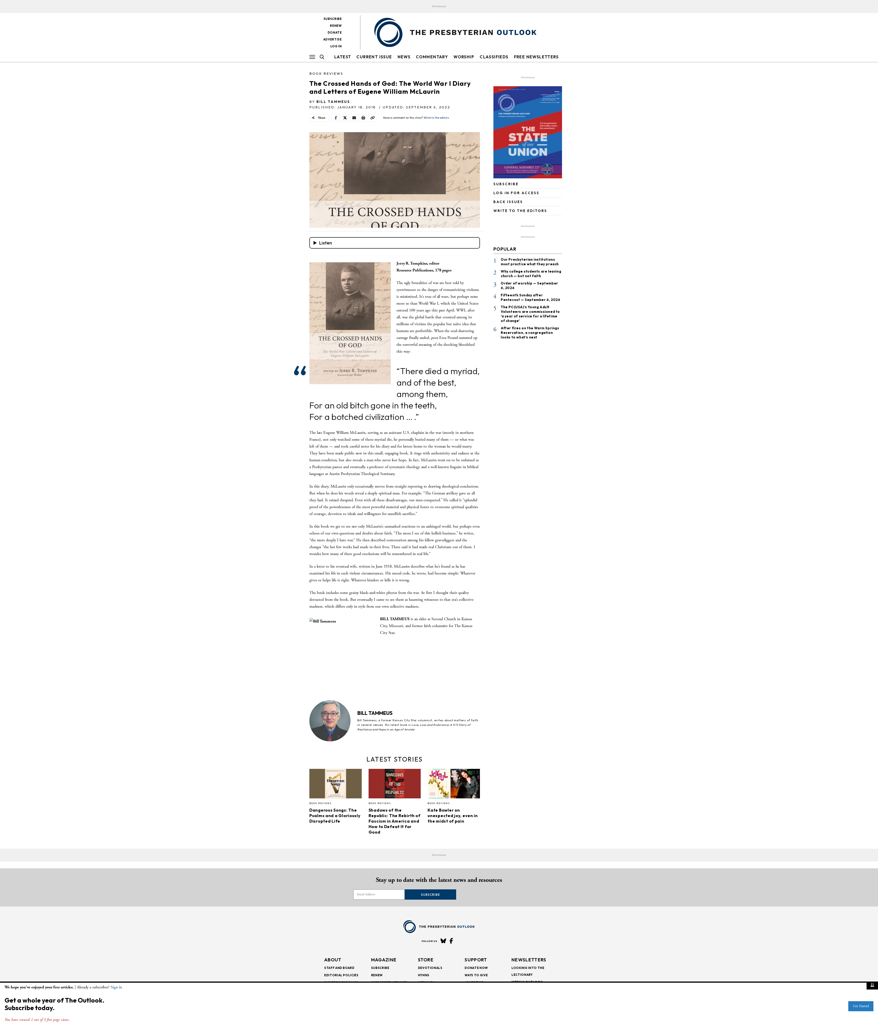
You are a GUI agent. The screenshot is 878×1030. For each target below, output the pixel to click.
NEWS (404, 56)
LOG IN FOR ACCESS (516, 193)
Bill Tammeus (333, 101)
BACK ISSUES (508, 202)
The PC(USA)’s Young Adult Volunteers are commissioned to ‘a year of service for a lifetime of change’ (530, 314)
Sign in (116, 987)
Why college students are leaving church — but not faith (531, 273)
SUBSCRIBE (506, 184)
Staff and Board (339, 968)
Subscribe (333, 19)
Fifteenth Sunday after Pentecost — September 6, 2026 (530, 297)
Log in (336, 46)
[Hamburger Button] (312, 57)
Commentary (432, 56)
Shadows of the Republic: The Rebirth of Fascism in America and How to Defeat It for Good (394, 821)
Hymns (423, 975)
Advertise (332, 39)
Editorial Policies (341, 975)
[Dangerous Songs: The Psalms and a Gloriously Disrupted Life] (335, 785)
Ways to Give (476, 975)
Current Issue (374, 56)
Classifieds (494, 56)
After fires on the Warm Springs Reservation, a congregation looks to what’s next (530, 332)
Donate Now (476, 968)
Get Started (861, 1006)
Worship (463, 56)
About (333, 960)
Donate (335, 32)
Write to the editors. (437, 117)
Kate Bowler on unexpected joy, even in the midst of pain (453, 815)
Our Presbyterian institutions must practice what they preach (530, 261)
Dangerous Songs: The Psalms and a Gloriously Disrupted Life (335, 815)
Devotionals (430, 968)
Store (426, 960)
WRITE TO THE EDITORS (520, 211)
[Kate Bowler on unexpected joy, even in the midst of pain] (454, 785)
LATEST (342, 56)
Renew (336, 25)
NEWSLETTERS (528, 960)
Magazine (383, 960)
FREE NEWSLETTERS (536, 56)
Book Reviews (326, 73)
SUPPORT (476, 960)
